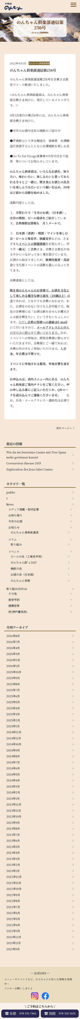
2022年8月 (13, 901)
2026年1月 (13, 666)
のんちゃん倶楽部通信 (25, 532)
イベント (14, 551)
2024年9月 (13, 750)
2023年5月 (13, 847)
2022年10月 (14, 889)
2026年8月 (13, 636)
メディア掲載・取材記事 (23, 509)
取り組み (16, 544)
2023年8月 (13, 828)
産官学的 (14, 600)
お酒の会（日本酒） (23, 574)
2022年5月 (13, 919)
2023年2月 (13, 865)
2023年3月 (13, 859)
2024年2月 (13, 792)
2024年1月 (13, 798)
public (10, 492)
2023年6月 (13, 840)
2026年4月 (13, 648)
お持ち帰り (15, 515)
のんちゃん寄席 (20, 580)
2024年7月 (13, 762)
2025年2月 (13, 720)
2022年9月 (13, 895)
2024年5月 (13, 774)
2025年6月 (13, 696)
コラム (12, 539)
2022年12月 (14, 877)
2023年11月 (13, 810)
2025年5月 (13, 702)
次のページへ (64, 428)
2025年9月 (13, 678)
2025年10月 (13, 672)
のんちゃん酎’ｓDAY (24, 562)
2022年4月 (13, 925)
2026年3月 (13, 654)
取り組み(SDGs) (16, 589)
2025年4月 (13, 708)
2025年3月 (13, 714)
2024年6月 (13, 768)
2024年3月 (13, 786)
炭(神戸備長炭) (17, 612)
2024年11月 (13, 738)
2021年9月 (13, 949)
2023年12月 (13, 804)
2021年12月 (13, 937)
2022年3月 (13, 931)
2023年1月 (13, 871)
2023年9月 (13, 822)
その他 (12, 593)
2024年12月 (13, 732)
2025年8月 (13, 684)
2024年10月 (13, 744)
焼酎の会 (16, 568)
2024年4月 (13, 780)
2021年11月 (13, 943)
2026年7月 (13, 642)
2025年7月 (13, 690)
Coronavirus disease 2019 (23, 463)
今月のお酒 (15, 521)
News (10, 504)
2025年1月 (13, 726)
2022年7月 (13, 907)
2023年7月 (13, 835)
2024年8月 (13, 756)
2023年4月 (13, 853)
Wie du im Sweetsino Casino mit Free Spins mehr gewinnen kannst (36, 454)
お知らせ (14, 527)
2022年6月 (13, 913)
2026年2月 (13, 660)
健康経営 (14, 606)
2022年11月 (13, 883)
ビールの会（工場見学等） (27, 556)
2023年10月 (13, 816)
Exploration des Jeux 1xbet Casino (29, 469)
